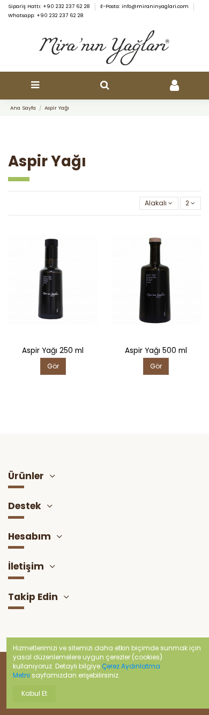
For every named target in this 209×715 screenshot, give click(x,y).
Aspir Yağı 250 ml (53, 350)
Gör (53, 366)
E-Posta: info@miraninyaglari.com (145, 6)
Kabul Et (34, 693)
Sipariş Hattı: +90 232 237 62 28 (50, 6)
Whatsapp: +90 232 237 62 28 (46, 15)
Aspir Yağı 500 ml (156, 350)
